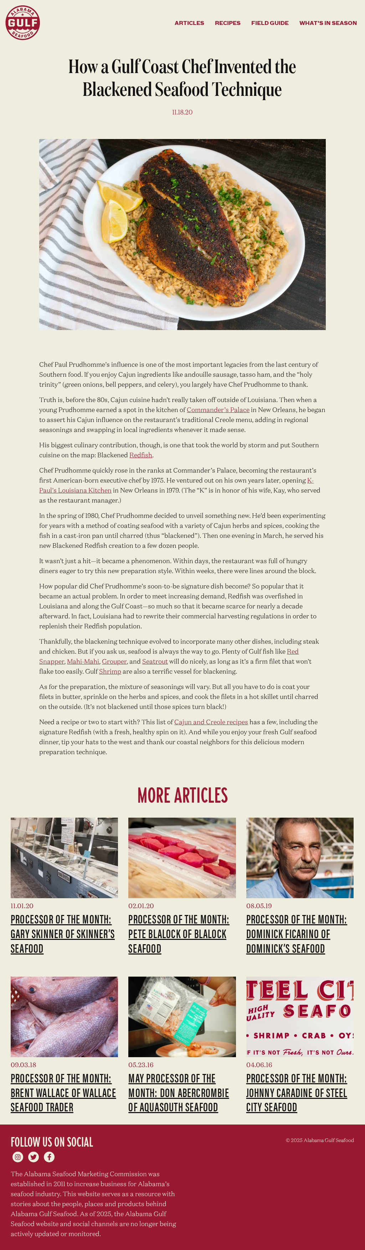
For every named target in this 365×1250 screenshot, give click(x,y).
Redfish (140, 455)
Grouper (114, 662)
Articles (189, 23)
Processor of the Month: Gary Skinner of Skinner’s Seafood (63, 933)
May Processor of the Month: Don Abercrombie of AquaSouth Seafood (178, 1092)
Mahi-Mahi (83, 662)
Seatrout (155, 662)
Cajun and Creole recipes (211, 722)
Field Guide (270, 23)
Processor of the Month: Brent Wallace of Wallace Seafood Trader (63, 1092)
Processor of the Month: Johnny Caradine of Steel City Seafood (297, 1092)
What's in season (328, 23)
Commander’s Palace (218, 410)
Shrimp (110, 672)
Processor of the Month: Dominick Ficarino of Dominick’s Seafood (297, 933)
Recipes (228, 23)
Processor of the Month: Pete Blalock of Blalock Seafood (179, 933)
